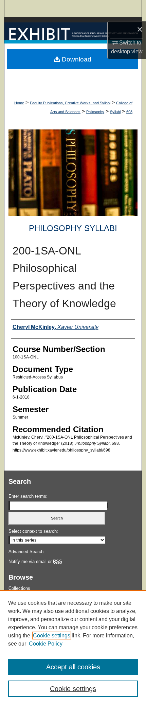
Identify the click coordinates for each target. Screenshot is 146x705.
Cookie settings (51, 635)
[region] (73, 647)
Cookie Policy (45, 644)
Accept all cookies (73, 667)
